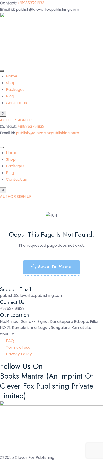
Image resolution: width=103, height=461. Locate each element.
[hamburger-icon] (2, 71)
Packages (15, 89)
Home (11, 76)
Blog (10, 96)
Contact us (16, 103)
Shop (11, 83)
